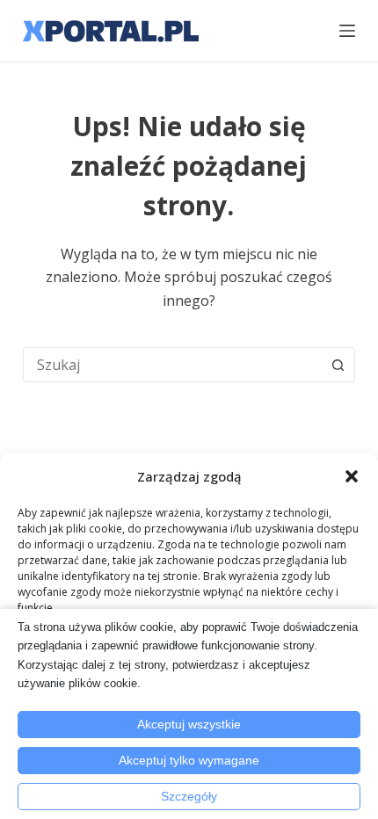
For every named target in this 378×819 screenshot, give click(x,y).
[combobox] (172, 364)
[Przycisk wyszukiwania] (337, 364)
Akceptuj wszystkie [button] (189, 724)
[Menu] (347, 31)
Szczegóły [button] (189, 796)
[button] (351, 476)
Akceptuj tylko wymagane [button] (189, 760)
